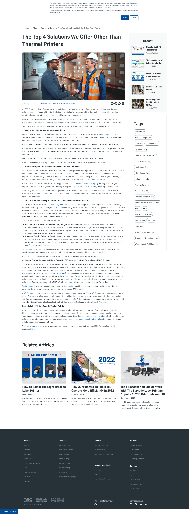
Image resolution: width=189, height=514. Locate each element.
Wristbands (63, 472)
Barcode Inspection (143, 137)
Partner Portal (134, 450)
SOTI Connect (28, 293)
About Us (133, 471)
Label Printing (64, 459)
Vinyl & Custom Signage (67, 477)
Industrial (27, 454)
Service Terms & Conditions (103, 454)
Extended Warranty (101, 445)
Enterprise (27, 459)
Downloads (98, 470)
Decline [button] (134, 18)
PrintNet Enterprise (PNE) (58, 273)
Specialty (27, 477)
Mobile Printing (141, 190)
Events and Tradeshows (145, 155)
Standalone (140, 220)
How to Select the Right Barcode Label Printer (44, 389)
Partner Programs (136, 454)
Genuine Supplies (105, 134)
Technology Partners (137, 459)
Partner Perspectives (144, 196)
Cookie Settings (9, 511)
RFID (145, 208)
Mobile (26, 445)
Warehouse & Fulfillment (145, 244)
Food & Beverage (142, 161)
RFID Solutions (64, 445)
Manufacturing (141, 185)
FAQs (96, 474)
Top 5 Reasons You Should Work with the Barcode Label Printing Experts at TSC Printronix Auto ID (143, 391)
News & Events (135, 480)
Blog (35, 28)
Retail (137, 208)
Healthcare (139, 167)
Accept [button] (125, 18)
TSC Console (27, 286)
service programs (55, 204)
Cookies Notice (135, 489)
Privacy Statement (136, 484)
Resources (89, 190)
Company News (47, 28)
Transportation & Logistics (146, 238)
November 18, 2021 (128, 398)
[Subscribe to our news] (95, 504)
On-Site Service (100, 450)
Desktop (27, 450)
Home (26, 28)
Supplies (151, 220)
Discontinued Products (102, 479)
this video (68, 282)
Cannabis (139, 143)
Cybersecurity (141, 149)
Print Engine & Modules (32, 463)
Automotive (140, 131)
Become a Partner (136, 445)
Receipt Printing (65, 463)
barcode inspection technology (89, 319)
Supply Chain (140, 226)
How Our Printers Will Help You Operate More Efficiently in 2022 (92, 389)
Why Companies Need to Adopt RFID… (153, 102)
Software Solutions (143, 214)
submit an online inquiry (87, 183)
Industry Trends (142, 179)
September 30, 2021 (30, 394)
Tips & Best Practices (144, 232)
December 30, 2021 (78, 394)
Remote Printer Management (64, 103)
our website (32, 326)
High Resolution (142, 173)
